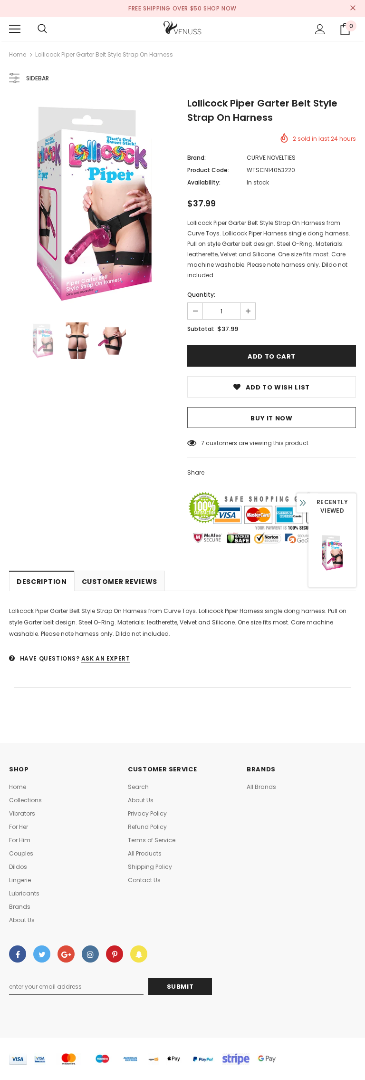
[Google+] (66, 954)
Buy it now (271, 418)
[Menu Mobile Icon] (14, 29)
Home (17, 54)
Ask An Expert (105, 658)
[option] (93, 203)
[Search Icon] (42, 29)
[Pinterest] (114, 954)
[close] (352, 8)
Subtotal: (200, 329)
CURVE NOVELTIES (271, 158)
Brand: (196, 158)
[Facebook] (17, 954)
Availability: (204, 182)
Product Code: (208, 170)
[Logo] (182, 28)
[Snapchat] (138, 954)
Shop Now (220, 8)
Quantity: (201, 295)
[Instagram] (90, 954)
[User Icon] (320, 29)
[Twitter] (41, 954)
